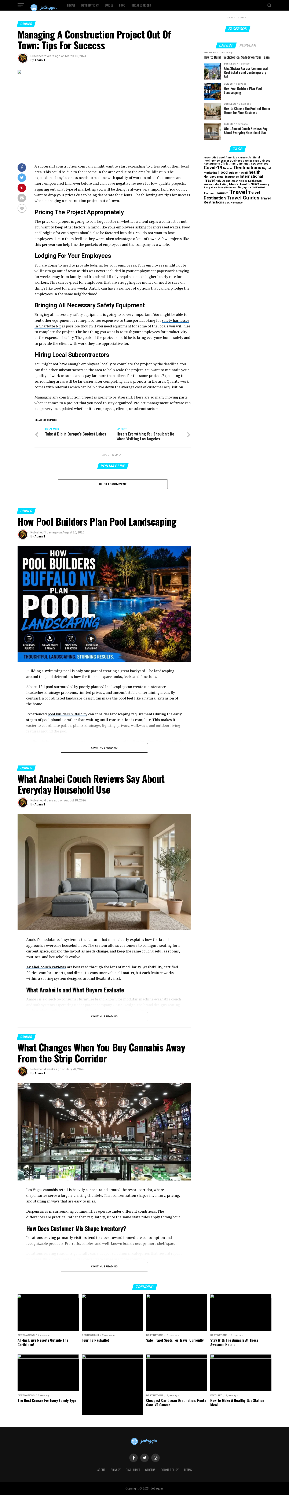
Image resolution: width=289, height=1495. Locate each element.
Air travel (218, 157)
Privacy (116, 1470)
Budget (225, 160)
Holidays (210, 177)
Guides (109, 5)
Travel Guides (243, 198)
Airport (207, 157)
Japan (226, 180)
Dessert (228, 168)
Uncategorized (141, 5)
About (101, 1470)
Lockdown (255, 180)
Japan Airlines (239, 181)
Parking (264, 184)
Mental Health (239, 184)
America (231, 157)
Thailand (209, 193)
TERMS (188, 1470)
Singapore (244, 187)
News (254, 184)
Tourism (222, 193)
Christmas (228, 163)
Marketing (221, 184)
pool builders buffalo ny (67, 714)
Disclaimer (133, 1470)
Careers (150, 1470)
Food (122, 5)
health (254, 172)
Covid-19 (213, 167)
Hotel (220, 176)
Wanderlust (236, 202)
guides (233, 172)
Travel (71, 5)
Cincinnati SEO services (252, 163)
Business (236, 160)
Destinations (90, 5)
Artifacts (243, 157)
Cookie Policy (170, 1470)
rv (215, 187)
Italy (218, 180)
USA (227, 202)
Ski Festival (258, 187)
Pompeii (208, 187)
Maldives (209, 184)
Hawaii (243, 172)
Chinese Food (251, 160)
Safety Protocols (227, 187)
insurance (232, 176)
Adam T (39, 60)
